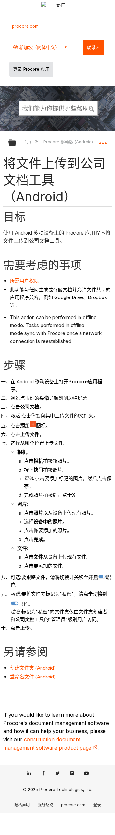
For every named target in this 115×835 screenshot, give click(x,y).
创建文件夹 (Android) (33, 668)
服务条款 (45, 804)
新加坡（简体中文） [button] (38, 47)
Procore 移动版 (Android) (68, 141)
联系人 (93, 47)
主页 (28, 141)
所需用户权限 (24, 281)
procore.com (25, 26)
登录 (97, 804)
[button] (92, 108)
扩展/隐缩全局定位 (103, 140)
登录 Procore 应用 (31, 69)
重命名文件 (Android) (33, 677)
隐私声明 (22, 804)
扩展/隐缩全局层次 (16, 143)
